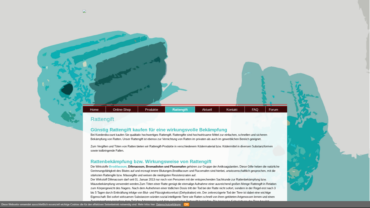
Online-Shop (122, 110)
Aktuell (207, 110)
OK (186, 204)
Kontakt (231, 110)
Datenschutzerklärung (168, 204)
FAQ (255, 110)
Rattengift (180, 110)
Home (94, 110)
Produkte (151, 110)
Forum (273, 110)
